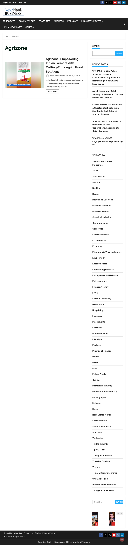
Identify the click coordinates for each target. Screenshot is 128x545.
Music (95, 368)
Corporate (8, 21)
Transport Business (102, 455)
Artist (95, 171)
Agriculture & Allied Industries (19, 85)
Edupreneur (98, 258)
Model (95, 357)
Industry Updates (91, 21)
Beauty (96, 194)
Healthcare (98, 304)
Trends (96, 467)
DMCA (38, 533)
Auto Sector (98, 176)
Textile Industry (100, 444)
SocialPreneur (99, 421)
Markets (59, 21)
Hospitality (97, 310)
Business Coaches (101, 205)
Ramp (95, 409)
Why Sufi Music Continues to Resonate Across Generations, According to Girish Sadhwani (112, 519)
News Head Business (57, 76)
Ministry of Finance (102, 351)
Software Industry (101, 426)
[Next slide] (121, 513)
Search (96, 46)
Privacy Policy (48, 533)
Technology (98, 438)
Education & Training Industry (107, 252)
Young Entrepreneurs (103, 490)
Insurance (97, 316)
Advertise (18, 533)
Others (29, 27)
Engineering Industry (103, 269)
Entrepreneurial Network (105, 275)
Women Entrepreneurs (104, 485)
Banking (96, 188)
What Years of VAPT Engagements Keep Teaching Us (107, 141)
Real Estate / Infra (101, 415)
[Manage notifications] (122, 540)
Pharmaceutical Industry (105, 391)
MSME (95, 362)
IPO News (97, 327)
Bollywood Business (102, 200)
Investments (98, 322)
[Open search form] (125, 24)
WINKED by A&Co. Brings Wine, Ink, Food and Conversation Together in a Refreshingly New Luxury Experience (106, 77)
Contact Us (28, 533)
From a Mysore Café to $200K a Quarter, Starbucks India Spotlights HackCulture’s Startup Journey (95, 519)
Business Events (100, 211)
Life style (97, 339)
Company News (27, 21)
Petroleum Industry (102, 386)
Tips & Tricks (99, 450)
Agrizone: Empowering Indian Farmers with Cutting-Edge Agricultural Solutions (24, 75)
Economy (72, 21)
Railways (96, 403)
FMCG (95, 293)
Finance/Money (13, 27)
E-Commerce (99, 240)
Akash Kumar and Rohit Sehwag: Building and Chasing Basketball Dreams (107, 94)
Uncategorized (100, 479)
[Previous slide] (118, 513)
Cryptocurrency (100, 235)
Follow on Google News (14, 536)
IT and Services (100, 333)
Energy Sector (99, 264)
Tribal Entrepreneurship (104, 473)
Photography (99, 397)
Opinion (96, 380)
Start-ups (44, 21)
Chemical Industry (101, 217)
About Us (8, 533)
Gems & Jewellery (101, 299)
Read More (53, 92)
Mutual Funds (99, 374)
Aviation (96, 182)
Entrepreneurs (100, 281)
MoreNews (72, 542)
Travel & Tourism (101, 461)
